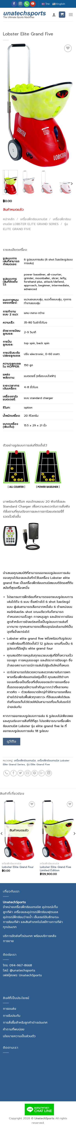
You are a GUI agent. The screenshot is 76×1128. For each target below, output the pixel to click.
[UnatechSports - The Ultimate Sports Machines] (24, 15)
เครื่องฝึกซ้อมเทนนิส (33, 219)
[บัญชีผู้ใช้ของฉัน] (54, 14)
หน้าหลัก (8, 219)
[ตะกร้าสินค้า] (62, 14)
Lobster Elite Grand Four (18, 867)
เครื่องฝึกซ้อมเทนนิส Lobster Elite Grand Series (37, 222)
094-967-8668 (20, 965)
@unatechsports (22, 970)
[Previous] (9, 105)
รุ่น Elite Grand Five (38, 764)
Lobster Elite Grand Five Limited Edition (55, 868)
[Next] (66, 105)
